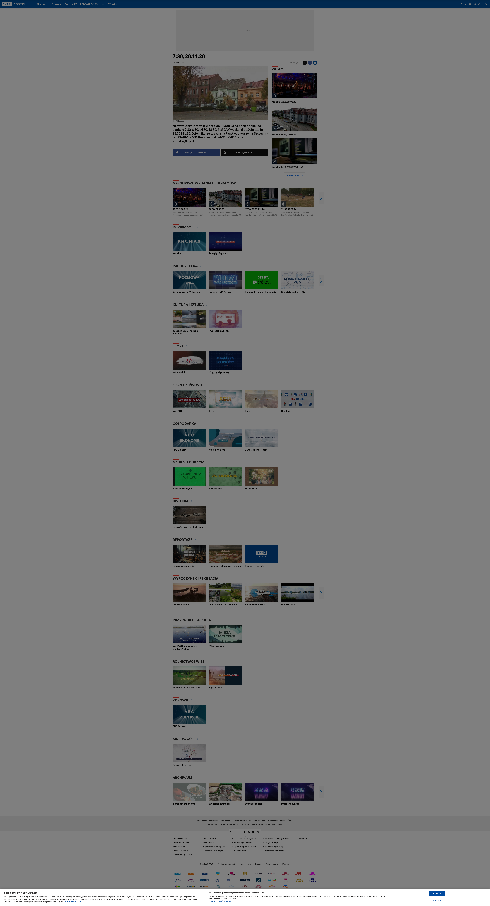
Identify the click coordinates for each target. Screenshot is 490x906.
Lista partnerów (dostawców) (220, 901)
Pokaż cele (437, 901)
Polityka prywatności (72, 902)
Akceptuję (437, 893)
